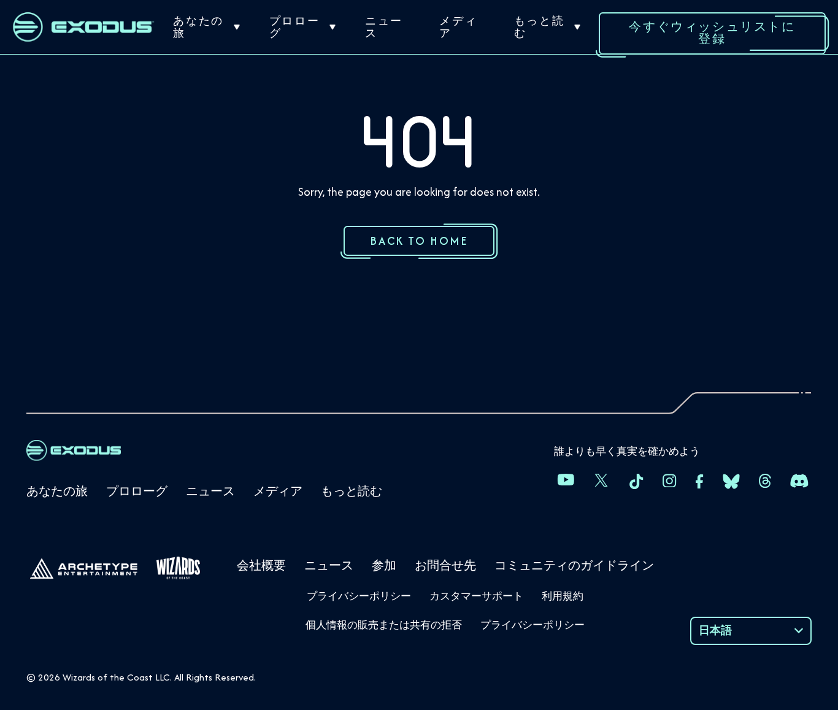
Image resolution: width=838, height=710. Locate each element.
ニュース (384, 27)
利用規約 (562, 596)
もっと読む (539, 27)
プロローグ (294, 27)
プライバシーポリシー (359, 596)
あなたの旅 (198, 27)
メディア (458, 27)
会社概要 (261, 565)
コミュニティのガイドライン (574, 565)
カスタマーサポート (476, 596)
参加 (384, 565)
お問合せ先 (445, 565)
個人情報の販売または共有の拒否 (384, 625)
